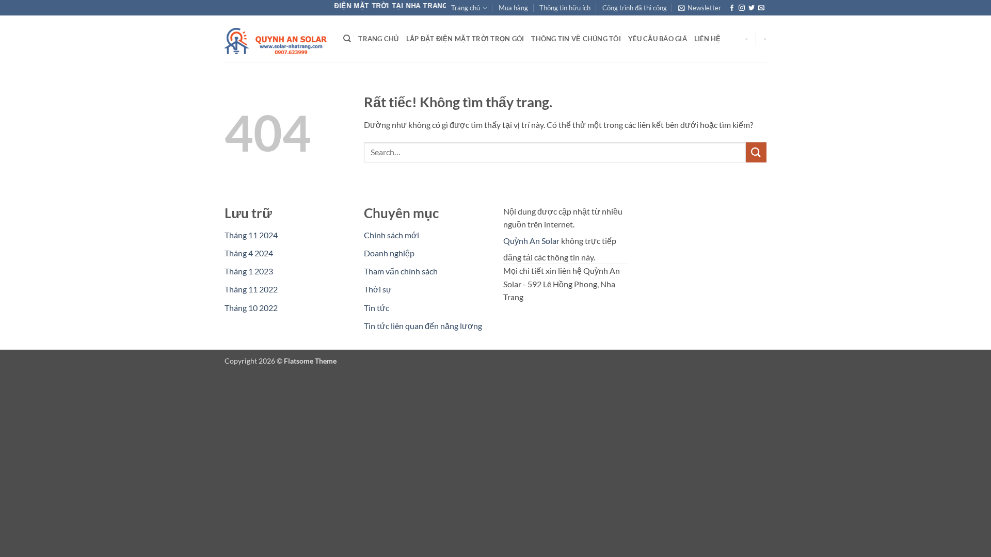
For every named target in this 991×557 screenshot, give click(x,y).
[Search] (347, 38)
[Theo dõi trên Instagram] (742, 8)
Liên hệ (707, 39)
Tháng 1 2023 (249, 271)
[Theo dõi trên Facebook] (732, 8)
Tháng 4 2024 (249, 253)
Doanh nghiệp (389, 253)
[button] (699, 7)
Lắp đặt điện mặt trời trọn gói (465, 39)
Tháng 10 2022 (251, 308)
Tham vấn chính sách (401, 271)
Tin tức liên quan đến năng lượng (423, 326)
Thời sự (378, 289)
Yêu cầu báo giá (657, 39)
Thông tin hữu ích (564, 8)
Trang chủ (465, 8)
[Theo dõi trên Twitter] (751, 8)
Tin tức (376, 308)
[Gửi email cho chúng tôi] (761, 8)
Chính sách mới (391, 235)
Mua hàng (513, 8)
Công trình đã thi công (634, 8)
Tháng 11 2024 (251, 235)
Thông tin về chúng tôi (576, 39)
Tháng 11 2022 (251, 289)
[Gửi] (756, 152)
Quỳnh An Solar (531, 240)
